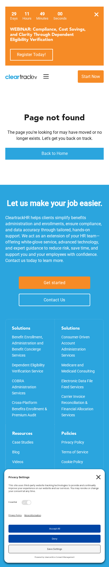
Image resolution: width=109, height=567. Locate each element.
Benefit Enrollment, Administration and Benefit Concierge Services (27, 346)
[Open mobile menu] (46, 76)
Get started (55, 282)
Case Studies (22, 442)
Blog (16, 452)
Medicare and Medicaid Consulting (78, 368)
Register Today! (31, 54)
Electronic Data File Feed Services (77, 384)
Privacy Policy (72, 442)
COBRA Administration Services (24, 387)
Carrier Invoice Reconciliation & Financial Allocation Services (77, 405)
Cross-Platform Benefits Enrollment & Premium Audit (29, 408)
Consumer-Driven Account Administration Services (75, 346)
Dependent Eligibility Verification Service (28, 368)
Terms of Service (74, 452)
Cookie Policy (72, 462)
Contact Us (54, 299)
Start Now (90, 76)
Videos (17, 462)
